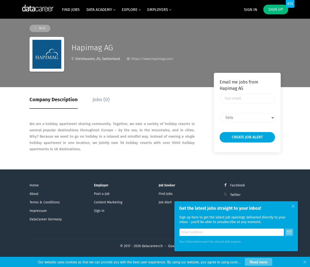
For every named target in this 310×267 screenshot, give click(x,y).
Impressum (38, 211)
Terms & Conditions (45, 202)
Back (42, 28)
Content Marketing (108, 202)
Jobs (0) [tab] (101, 99)
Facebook (237, 185)
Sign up (276, 9)
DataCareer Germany (46, 219)
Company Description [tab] (54, 99)
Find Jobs (166, 194)
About (34, 194)
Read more (258, 261)
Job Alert (165, 202)
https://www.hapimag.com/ (152, 59)
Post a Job (101, 194)
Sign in (250, 10)
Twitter (235, 195)
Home (34, 185)
